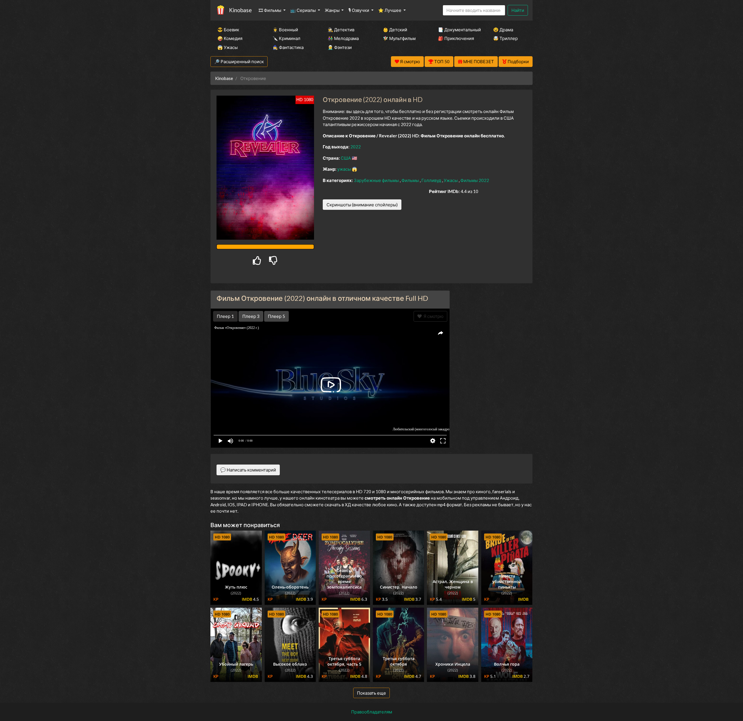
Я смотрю (432, 316)
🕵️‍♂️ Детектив (341, 29)
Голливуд (431, 180)
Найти (517, 10)
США (346, 158)
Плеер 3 (250, 316)
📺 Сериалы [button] (303, 10)
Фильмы (410, 180)
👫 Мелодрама (343, 38)
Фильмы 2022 (474, 180)
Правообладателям (371, 711)
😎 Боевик (228, 29)
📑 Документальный (457, 29)
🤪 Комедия (229, 38)
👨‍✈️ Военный (285, 29)
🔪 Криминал (286, 38)
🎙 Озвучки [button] (359, 10)
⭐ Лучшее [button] (390, 10)
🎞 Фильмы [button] (270, 10)
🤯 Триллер (505, 38)
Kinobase (240, 10)
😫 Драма (503, 29)
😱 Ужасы (227, 47)
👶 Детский (395, 29)
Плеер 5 (276, 316)
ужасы (344, 169)
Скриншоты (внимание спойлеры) (362, 204)
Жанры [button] (332, 10)
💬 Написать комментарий (248, 469)
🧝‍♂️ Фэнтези (340, 47)
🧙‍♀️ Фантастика (288, 47)
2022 (355, 146)
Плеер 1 (225, 316)
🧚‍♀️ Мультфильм (399, 38)
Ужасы (451, 180)
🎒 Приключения (456, 38)
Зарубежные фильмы (377, 180)
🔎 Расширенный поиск (239, 61)
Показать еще (371, 692)
